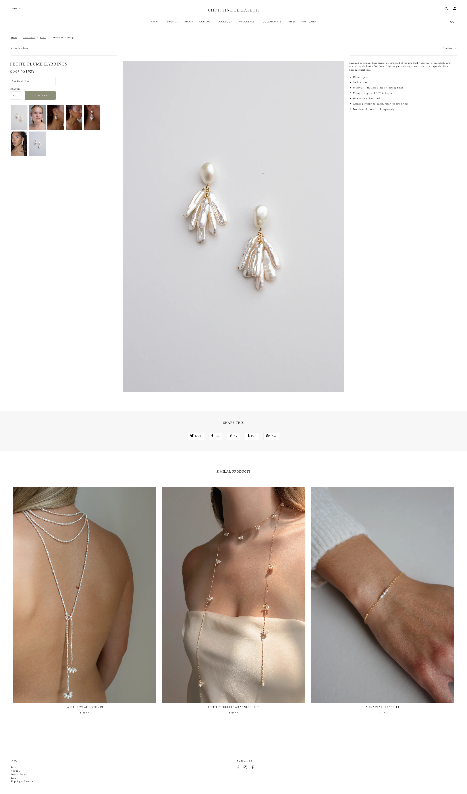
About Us (16, 770)
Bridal (43, 37)
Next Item (448, 48)
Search (14, 767)
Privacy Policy (19, 774)
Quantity (15, 88)
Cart (453, 21)
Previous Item (20, 48)
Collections (29, 37)
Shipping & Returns (22, 781)
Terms (14, 777)
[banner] (233, 9)
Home (14, 37)
